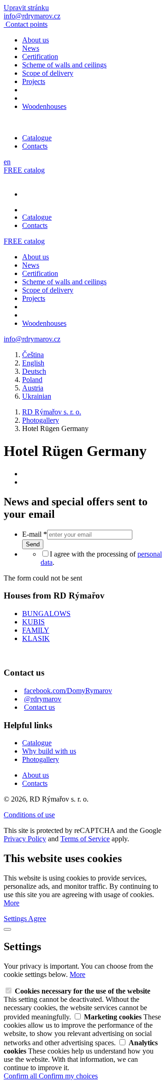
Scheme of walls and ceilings (64, 65)
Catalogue (37, 138)
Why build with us (49, 751)
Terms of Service (85, 839)
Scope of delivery (47, 73)
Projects (33, 81)
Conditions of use (29, 815)
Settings (16, 918)
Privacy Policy (25, 839)
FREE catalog (24, 170)
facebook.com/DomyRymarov (68, 691)
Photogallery (40, 759)
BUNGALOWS (46, 613)
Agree (37, 918)
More (11, 903)
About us (35, 40)
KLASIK (36, 638)
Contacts (34, 146)
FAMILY (35, 630)
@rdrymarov (42, 699)
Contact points (26, 24)
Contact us (39, 707)
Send (33, 544)
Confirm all (21, 1076)
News (30, 48)
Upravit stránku (26, 8)
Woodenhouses (44, 106)
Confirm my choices (68, 1076)
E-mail (34, 534)
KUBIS (33, 622)
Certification (40, 56)
